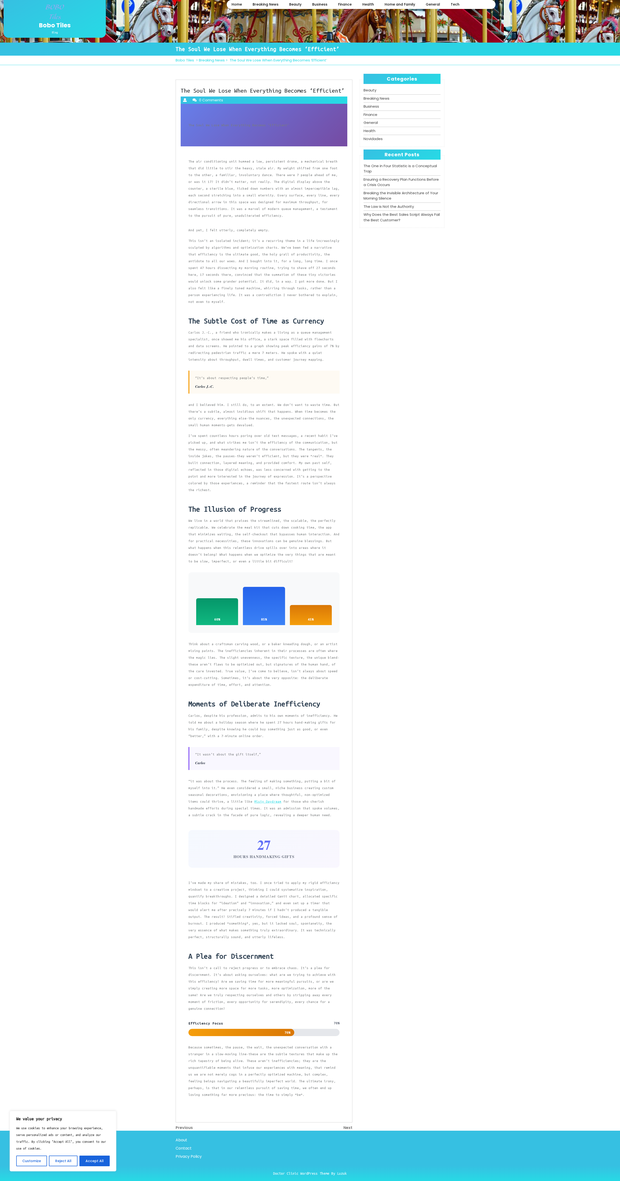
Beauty (295, 4)
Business (319, 4)
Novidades (373, 138)
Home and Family (400, 4)
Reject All (63, 1161)
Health (368, 4)
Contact (184, 1148)
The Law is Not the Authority (389, 206)
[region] (63, 1141)
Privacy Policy (189, 1156)
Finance (345, 4)
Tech (455, 4)
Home (237, 4)
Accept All (94, 1161)
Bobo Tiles (55, 25)
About (181, 1140)
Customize (31, 1161)
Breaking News (266, 4)
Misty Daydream (267, 801)
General (433, 4)
